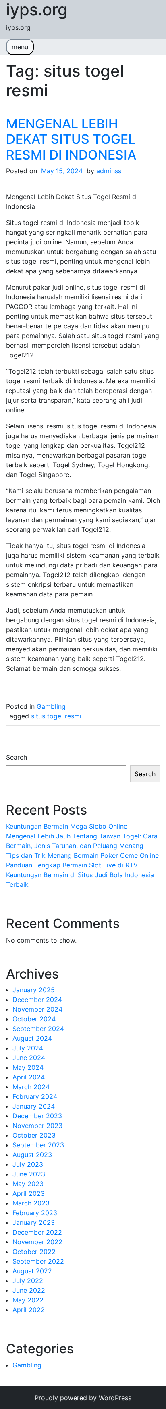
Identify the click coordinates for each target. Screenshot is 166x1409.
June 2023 (28, 1174)
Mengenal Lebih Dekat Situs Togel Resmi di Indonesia (71, 139)
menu (20, 47)
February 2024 (34, 1096)
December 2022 (37, 1232)
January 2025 (33, 990)
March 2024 (31, 1087)
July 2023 (27, 1164)
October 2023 (34, 1135)
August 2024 (32, 1038)
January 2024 (33, 1106)
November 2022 (37, 1242)
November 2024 (37, 1009)
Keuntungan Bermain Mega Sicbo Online (66, 826)
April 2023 (28, 1193)
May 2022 (28, 1300)
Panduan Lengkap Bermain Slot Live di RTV (72, 865)
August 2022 (32, 1271)
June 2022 (28, 1290)
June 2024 (28, 1058)
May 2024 (28, 1067)
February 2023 (34, 1213)
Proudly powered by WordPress (83, 1398)
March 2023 (31, 1203)
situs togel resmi (56, 716)
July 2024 (27, 1048)
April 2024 (28, 1077)
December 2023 (37, 1116)
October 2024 (34, 1019)
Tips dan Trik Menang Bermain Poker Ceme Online (82, 855)
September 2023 (38, 1145)
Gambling (51, 706)
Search (16, 757)
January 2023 (33, 1222)
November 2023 (37, 1125)
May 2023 (28, 1184)
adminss (108, 171)
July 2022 (27, 1281)
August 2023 (32, 1155)
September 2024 (38, 1029)
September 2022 (38, 1261)
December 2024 (37, 999)
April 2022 (28, 1310)
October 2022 (34, 1251)
